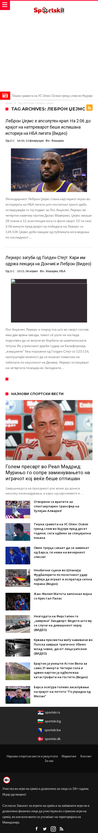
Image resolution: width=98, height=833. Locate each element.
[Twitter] (45, 829)
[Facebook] (36, 829)
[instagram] (53, 829)
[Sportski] (49, 5)
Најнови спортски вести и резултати (32, 756)
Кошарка (58, 140)
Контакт (86, 756)
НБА (62, 271)
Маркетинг (69, 756)
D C (12, 140)
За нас (49, 761)
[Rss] (61, 829)
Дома (8, 103)
